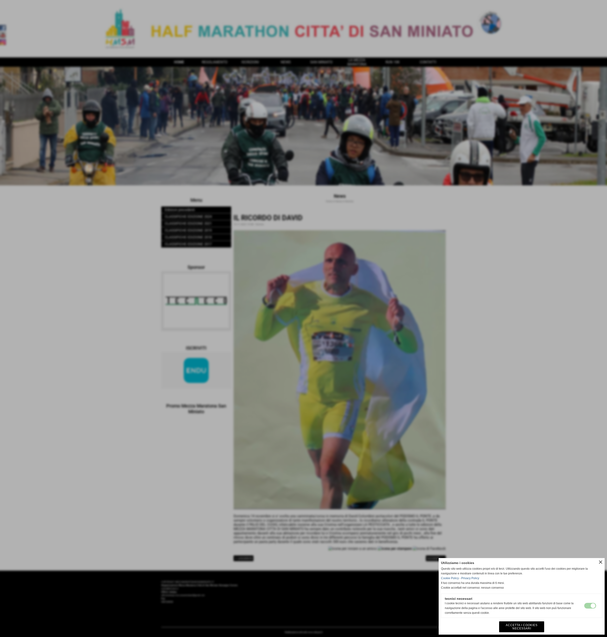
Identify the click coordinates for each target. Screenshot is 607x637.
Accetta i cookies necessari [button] (522, 626)
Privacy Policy (470, 578)
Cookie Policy (450, 578)
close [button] (600, 562)
